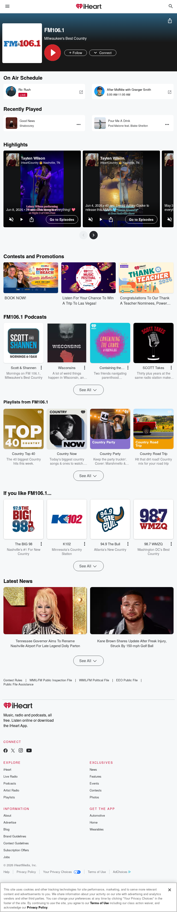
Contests (96, 790)
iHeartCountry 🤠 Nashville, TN (40, 162)
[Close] (170, 890)
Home (93, 822)
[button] (52, 52)
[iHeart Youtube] (29, 751)
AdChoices (120, 872)
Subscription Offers (16, 850)
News (93, 769)
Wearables (97, 829)
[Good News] (11, 123)
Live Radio (10, 776)
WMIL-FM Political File (94, 680)
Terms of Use (97, 872)
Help (6, 872)
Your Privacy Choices (57, 872)
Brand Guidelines (14, 836)
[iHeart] (88, 6)
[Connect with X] (13, 751)
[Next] (93, 235)
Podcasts (9, 783)
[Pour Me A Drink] (100, 123)
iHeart (7, 769)
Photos (94, 797)
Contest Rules (12, 680)
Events (94, 783)
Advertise (9, 822)
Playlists (9, 797)
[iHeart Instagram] (21, 751)
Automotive (97, 815)
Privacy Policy (26, 872)
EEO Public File (127, 680)
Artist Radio (11, 790)
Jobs (6, 857)
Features (95, 776)
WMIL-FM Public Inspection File (51, 680)
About (7, 815)
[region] (42, 189)
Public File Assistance (18, 684)
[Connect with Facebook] (5, 751)
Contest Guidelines (16, 843)
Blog (6, 829)
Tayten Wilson (33, 158)
